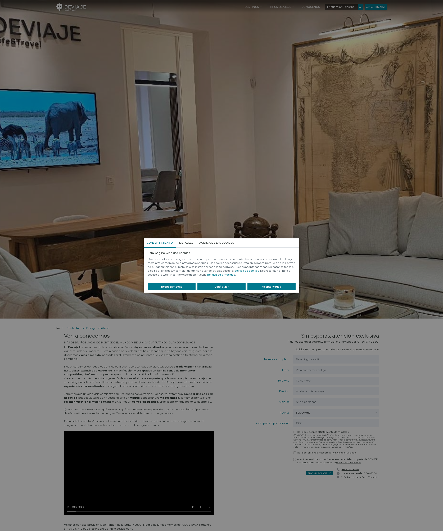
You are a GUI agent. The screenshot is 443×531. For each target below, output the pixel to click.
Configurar (221, 286)
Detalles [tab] (186, 242)
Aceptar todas (271, 286)
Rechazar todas (171, 286)
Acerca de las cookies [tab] (216, 242)
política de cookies (246, 270)
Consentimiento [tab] (160, 242)
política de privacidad (221, 274)
